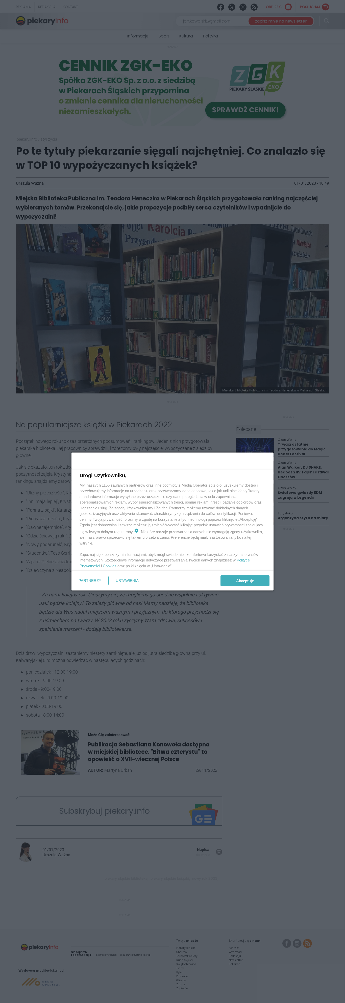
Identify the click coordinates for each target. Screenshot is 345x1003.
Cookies (109, 565)
